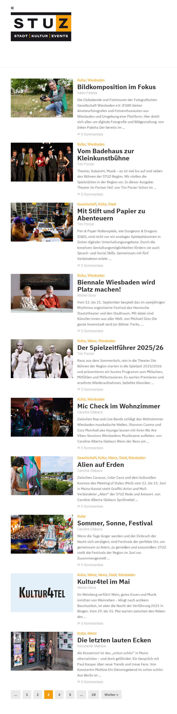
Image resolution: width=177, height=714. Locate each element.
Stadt (112, 204)
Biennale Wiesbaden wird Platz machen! (116, 285)
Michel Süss (86, 295)
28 (94, 694)
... (15, 694)
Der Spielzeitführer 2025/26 (120, 347)
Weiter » (111, 694)
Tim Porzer (85, 164)
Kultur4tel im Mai (103, 581)
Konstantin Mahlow (91, 646)
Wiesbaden (95, 80)
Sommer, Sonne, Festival (115, 522)
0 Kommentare (90, 134)
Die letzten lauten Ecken (114, 639)
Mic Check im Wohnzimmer (118, 405)
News (102, 575)
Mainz (92, 341)
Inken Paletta (87, 93)
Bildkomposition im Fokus (116, 86)
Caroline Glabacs (90, 412)
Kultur (81, 80)
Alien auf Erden (100, 464)
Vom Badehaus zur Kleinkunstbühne (105, 154)
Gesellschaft (86, 204)
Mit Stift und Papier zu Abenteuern (111, 214)
